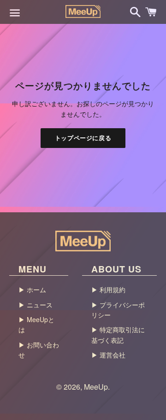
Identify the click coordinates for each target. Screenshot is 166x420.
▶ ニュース (35, 304)
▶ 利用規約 (108, 289)
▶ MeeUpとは (36, 324)
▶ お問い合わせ (38, 349)
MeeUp (96, 386)
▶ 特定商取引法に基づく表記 (118, 334)
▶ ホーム (32, 289)
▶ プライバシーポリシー (118, 309)
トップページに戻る (83, 137)
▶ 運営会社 (108, 354)
